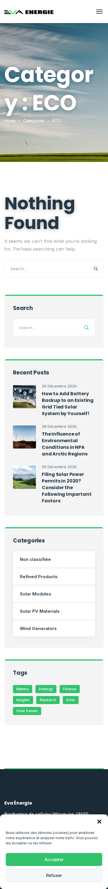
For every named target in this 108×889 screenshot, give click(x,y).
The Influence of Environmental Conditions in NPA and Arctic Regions (65, 444)
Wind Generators (38, 628)
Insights (23, 700)
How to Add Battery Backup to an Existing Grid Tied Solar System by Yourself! (68, 403)
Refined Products (39, 576)
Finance (69, 689)
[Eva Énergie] (29, 11)
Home (10, 120)
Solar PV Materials (40, 611)
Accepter (54, 859)
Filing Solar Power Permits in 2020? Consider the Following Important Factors (66, 487)
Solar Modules (35, 594)
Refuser (54, 875)
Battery (22, 689)
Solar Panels (27, 711)
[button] (99, 821)
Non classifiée (35, 559)
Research (48, 700)
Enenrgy (46, 689)
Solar (70, 700)
